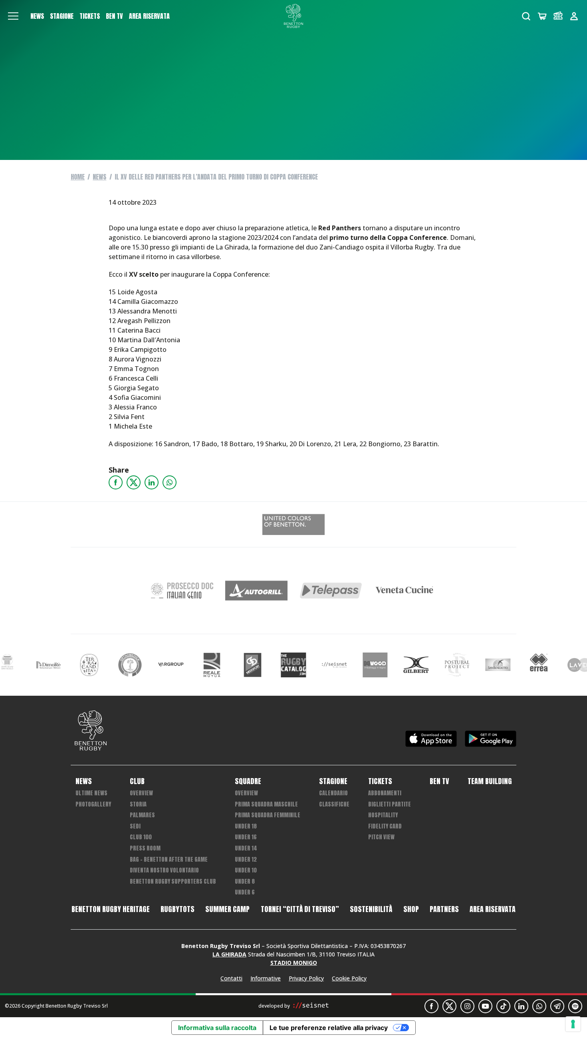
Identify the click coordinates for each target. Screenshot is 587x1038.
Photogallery (93, 804)
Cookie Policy (349, 978)
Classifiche (334, 804)
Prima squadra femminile (267, 815)
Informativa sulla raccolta (217, 1028)
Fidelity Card (385, 826)
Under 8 (245, 881)
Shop (411, 909)
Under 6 (245, 892)
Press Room (145, 848)
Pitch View (381, 837)
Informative (265, 978)
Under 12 (246, 859)
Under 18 (246, 826)
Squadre (248, 781)
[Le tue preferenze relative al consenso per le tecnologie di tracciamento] (573, 1024)
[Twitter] (134, 482)
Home (78, 177)
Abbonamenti (384, 793)
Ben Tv (114, 16)
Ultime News (91, 793)
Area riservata (149, 16)
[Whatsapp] (169, 482)
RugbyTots (177, 909)
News (37, 16)
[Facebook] (116, 482)
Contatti (231, 978)
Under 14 (246, 848)
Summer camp (227, 909)
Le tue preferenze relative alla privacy (329, 1028)
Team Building (490, 781)
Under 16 (246, 837)
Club (137, 781)
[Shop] (542, 16)
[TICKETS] (558, 16)
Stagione (61, 16)
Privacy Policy (306, 978)
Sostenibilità (371, 909)
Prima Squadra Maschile (266, 804)
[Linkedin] (152, 482)
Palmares (142, 815)
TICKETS (89, 16)
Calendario (333, 793)
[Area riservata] (574, 16)
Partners (444, 909)
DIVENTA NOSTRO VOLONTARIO (164, 870)
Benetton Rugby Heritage (110, 909)
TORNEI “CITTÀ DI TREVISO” (300, 909)
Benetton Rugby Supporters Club (173, 881)
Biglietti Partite (389, 804)
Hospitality (383, 815)
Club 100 (141, 837)
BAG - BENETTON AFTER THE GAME (169, 859)
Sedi (135, 826)
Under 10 (246, 870)
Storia (138, 804)
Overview (141, 793)
